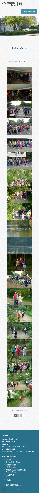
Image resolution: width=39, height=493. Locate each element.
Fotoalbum (9, 61)
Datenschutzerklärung (13, 484)
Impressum (10, 482)
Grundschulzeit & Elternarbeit (16, 469)
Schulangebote (11, 467)
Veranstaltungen (11, 472)
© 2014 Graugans (19, 490)
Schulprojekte (11, 464)
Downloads (10, 477)
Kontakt (8, 479)
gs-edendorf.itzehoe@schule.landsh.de (20, 451)
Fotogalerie (10, 474)
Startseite (9, 459)
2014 (15, 61)
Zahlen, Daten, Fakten (13, 462)
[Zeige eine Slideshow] (19, 410)
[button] (3, 489)
